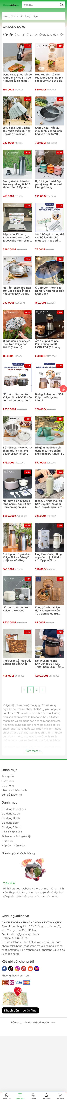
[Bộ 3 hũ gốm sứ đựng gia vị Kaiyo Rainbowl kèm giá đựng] (49, 164)
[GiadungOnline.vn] (11, 5)
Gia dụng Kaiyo (11, 813)
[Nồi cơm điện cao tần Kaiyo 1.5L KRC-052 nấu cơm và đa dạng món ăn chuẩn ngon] (17, 377)
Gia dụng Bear (10, 822)
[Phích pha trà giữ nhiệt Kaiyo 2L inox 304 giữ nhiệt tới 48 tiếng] (17, 537)
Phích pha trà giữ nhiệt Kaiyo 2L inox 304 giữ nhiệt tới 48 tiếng (17, 557)
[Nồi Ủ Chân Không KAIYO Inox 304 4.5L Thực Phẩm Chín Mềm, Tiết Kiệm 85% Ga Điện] (49, 643)
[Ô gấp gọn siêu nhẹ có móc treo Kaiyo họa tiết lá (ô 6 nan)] (17, 324)
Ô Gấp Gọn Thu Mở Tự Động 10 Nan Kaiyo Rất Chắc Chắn (49, 290)
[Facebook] (4, 968)
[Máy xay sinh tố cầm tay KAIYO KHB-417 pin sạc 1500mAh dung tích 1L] (49, 57)
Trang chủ (9, 16)
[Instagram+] (17, 968)
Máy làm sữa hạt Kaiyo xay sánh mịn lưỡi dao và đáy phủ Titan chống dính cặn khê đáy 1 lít (49, 557)
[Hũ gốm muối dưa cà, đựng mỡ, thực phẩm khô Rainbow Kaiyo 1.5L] (49, 430)
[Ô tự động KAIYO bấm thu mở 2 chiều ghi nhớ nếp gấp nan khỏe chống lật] (17, 110)
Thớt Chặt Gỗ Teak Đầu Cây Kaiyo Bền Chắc (17, 662)
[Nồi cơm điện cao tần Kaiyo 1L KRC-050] (17, 590)
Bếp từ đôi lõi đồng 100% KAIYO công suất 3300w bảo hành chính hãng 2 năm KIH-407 (16, 237)
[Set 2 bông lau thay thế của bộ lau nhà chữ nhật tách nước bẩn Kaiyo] (49, 217)
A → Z (20, 34)
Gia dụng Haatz (11, 818)
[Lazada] (36, 968)
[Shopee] (30, 968)
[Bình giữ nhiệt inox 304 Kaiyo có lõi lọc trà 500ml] (49, 377)
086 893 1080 (20, 938)
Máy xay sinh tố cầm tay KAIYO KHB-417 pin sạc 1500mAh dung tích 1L (49, 77)
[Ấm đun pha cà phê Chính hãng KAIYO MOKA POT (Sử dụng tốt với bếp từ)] (49, 324)
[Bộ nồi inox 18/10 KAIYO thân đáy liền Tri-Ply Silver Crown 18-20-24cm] (17, 430)
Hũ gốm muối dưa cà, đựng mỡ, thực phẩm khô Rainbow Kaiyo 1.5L (49, 450)
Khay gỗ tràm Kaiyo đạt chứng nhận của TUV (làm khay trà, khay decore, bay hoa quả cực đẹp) (48, 610)
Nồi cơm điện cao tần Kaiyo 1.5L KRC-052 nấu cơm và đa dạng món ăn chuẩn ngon (17, 397)
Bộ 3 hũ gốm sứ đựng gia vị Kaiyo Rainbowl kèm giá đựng (48, 184)
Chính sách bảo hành (14, 790)
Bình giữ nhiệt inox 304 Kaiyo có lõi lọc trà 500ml (49, 397)
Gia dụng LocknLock (14, 809)
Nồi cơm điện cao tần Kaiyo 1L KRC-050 (16, 609)
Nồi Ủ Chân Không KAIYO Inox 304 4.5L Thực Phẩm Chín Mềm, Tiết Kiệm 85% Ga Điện (49, 664)
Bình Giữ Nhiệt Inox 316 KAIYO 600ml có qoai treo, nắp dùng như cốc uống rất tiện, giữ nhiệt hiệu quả (49, 504)
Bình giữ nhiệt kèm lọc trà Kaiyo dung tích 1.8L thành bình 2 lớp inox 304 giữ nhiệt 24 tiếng (17, 184)
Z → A (33, 34)
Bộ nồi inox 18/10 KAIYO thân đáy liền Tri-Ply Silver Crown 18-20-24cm (17, 450)
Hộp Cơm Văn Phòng (14, 845)
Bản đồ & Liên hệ (12, 794)
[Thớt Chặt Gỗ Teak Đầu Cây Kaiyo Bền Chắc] (17, 643)
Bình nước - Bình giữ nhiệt (16, 836)
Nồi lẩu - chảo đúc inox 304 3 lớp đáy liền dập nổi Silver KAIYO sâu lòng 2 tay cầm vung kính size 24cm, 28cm (17, 291)
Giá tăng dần (50, 34)
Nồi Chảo (7, 841)
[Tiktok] (10, 968)
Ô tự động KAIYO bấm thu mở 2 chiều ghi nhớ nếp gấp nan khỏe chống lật (17, 131)
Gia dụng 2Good (11, 827)
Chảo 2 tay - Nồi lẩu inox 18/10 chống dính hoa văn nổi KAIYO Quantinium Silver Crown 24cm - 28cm (48, 131)
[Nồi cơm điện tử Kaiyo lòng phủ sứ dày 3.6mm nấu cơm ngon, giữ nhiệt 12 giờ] (17, 484)
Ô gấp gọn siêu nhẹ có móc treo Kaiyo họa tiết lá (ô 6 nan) (16, 344)
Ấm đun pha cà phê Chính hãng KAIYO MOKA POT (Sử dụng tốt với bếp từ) (47, 344)
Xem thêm (32, 750)
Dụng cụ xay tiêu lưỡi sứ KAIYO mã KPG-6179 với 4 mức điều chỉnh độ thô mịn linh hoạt (17, 77)
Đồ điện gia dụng (12, 831)
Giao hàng (8, 785)
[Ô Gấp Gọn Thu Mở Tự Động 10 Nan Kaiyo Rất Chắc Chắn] (49, 270)
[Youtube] (23, 968)
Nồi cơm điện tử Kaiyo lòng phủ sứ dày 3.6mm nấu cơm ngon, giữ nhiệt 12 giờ (17, 504)
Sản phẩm (8, 781)
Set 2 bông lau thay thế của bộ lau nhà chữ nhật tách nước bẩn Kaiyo (49, 237)
